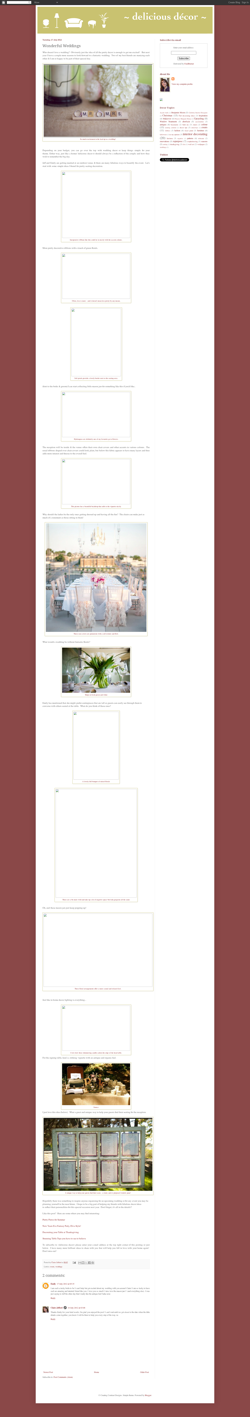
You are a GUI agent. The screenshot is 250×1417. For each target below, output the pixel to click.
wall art (191, 144)
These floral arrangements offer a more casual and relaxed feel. (98, 988)
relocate (201, 138)
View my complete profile (182, 84)
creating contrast (170, 128)
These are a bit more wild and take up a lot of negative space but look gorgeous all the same (96, 899)
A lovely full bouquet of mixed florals (96, 781)
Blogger (148, 1395)
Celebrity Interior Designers (198, 113)
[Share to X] (86, 1262)
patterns (190, 138)
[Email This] (79, 1262)
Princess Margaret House (183, 119)
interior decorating (195, 134)
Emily (53, 1283)
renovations (164, 141)
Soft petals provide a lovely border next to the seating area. (96, 378)
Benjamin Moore (178, 112)
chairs (195, 124)
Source (96, 1107)
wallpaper (201, 144)
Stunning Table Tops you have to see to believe (64, 1238)
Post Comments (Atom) (63, 1377)
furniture (200, 130)
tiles (184, 144)
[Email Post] (74, 1262)
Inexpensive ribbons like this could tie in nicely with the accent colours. (96, 240)
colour (204, 124)
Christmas (167, 115)
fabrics (167, 130)
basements (174, 124)
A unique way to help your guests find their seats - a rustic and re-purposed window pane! (98, 1193)
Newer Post (48, 1372)
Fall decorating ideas (187, 115)
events (52, 1266)
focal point (189, 130)
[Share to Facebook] (89, 1262)
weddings (58, 1266)
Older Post (144, 1372)
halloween (163, 134)
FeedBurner (189, 63)
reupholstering (192, 141)
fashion (177, 130)
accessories (199, 121)
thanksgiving (174, 144)
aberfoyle (186, 121)
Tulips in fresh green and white (96, 695)
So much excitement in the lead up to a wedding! (98, 139)
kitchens (170, 138)
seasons (204, 141)
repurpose (177, 141)
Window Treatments (168, 121)
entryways (194, 128)
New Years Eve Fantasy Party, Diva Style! (62, 1225)
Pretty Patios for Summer (54, 1219)
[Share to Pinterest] (92, 1262)
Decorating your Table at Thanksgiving (61, 1232)
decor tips (183, 127)
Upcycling (199, 118)
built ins (185, 124)
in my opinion (174, 134)
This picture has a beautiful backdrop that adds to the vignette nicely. (96, 506)
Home (96, 1372)
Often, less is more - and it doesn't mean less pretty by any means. (96, 301)
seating (165, 144)
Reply (53, 1298)
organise (180, 138)
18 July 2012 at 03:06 (76, 1307)
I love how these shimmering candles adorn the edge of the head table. (96, 1053)
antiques (163, 124)
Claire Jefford (57, 1307)
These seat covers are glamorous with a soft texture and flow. (96, 634)
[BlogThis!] (83, 1262)
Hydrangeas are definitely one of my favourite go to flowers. (96, 439)
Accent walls (164, 113)
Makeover (167, 118)
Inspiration (203, 115)
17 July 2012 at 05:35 (65, 1283)
